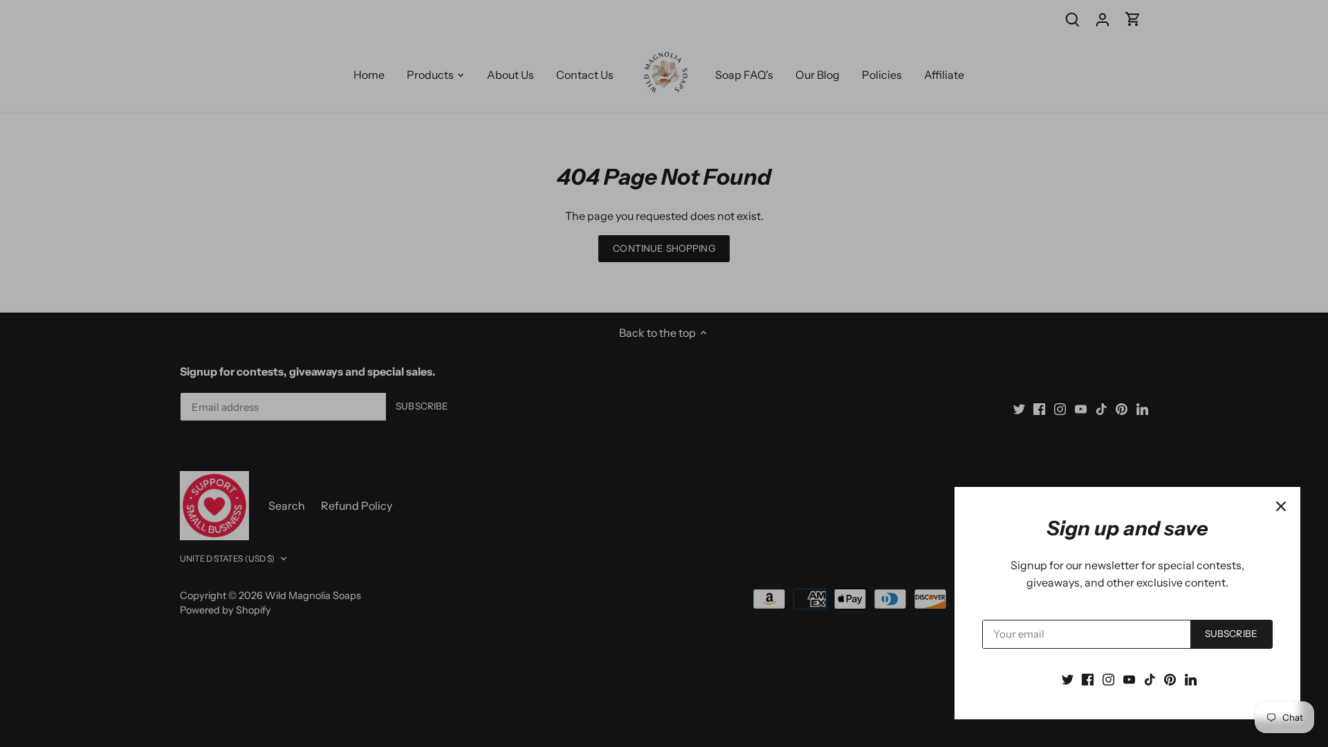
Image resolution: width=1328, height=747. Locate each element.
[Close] (1281, 506)
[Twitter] (1067, 678)
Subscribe (1231, 633)
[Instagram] (1108, 678)
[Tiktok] (1150, 678)
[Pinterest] (1170, 678)
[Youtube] (1129, 678)
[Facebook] (1088, 678)
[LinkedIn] (1191, 678)
